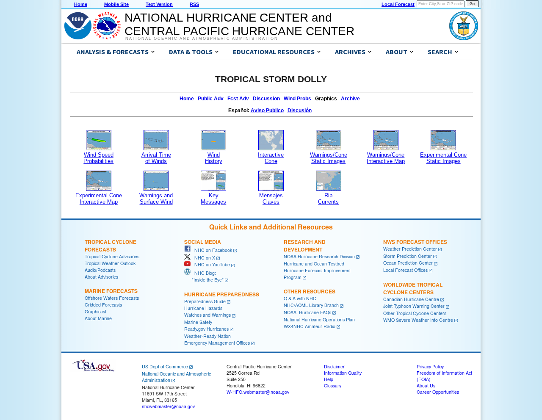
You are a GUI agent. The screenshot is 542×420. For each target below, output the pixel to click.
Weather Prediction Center (410, 249)
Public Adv (211, 99)
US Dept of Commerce (165, 366)
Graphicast (95, 311)
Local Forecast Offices (405, 270)
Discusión (300, 110)
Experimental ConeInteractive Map (98, 198)
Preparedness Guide (205, 301)
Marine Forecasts (111, 291)
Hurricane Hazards (203, 308)
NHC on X (203, 257)
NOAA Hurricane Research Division (319, 256)
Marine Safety (198, 322)
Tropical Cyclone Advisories (112, 256)
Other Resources (309, 291)
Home (80, 4)
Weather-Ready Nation (207, 336)
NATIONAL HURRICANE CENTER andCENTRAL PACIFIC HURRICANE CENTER (239, 24)
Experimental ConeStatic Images (443, 158)
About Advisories (101, 277)
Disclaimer (334, 366)
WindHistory (213, 158)
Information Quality (343, 373)
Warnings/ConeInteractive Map (386, 158)
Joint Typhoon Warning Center (414, 306)
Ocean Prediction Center (408, 263)
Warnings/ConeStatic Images (328, 158)
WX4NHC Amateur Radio (309, 326)
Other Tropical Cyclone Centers (414, 313)
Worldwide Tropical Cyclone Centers (412, 288)
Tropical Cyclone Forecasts (110, 245)
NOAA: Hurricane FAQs (307, 312)
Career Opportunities (438, 392)
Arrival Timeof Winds (156, 158)
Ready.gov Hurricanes (206, 329)
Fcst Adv (238, 99)
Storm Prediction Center (407, 256)
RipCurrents (328, 198)
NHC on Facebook (211, 250)
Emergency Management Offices (217, 343)
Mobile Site (116, 4)
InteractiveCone (271, 158)
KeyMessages (213, 198)
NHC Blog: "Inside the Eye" (204, 276)
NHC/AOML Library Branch (311, 305)
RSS (194, 4)
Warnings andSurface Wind (156, 198)
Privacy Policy (430, 366)
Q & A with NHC (300, 298)
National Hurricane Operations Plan (319, 319)
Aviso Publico (267, 110)
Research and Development (305, 245)
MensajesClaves (271, 198)
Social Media (202, 242)
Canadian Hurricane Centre (411, 299)
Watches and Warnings (207, 315)
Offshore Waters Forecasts (112, 298)
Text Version (159, 4)
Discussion (266, 99)
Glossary (332, 385)
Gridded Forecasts (103, 304)
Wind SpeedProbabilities (98, 158)
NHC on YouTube (210, 264)
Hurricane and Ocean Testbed (314, 263)
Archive (350, 99)
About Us (426, 385)
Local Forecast (398, 4)
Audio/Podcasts (100, 270)
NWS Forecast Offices (415, 242)
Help (328, 379)
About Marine (98, 318)
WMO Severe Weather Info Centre (418, 320)
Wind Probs (297, 99)
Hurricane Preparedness (221, 294)
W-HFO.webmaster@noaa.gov (258, 392)
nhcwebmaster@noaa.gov (168, 406)
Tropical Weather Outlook (110, 263)
